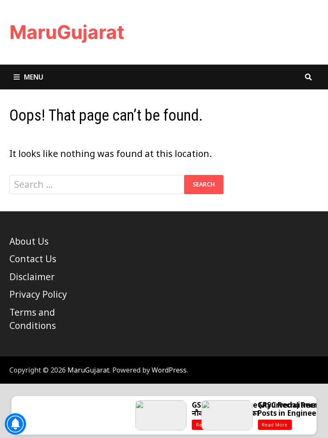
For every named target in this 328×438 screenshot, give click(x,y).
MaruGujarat (66, 32)
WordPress (169, 370)
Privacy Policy (38, 294)
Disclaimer (32, 277)
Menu (33, 77)
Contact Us (32, 259)
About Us (29, 241)
